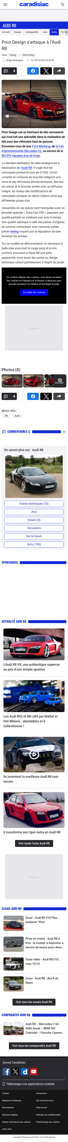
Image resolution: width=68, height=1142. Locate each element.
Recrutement (8, 1107)
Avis (45, 32)
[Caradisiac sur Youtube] (33, 1072)
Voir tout (59, 382)
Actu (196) (34, 544)
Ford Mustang (41, 146)
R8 (6, 415)
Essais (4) (34, 520)
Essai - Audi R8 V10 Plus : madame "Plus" (42, 920)
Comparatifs (32, 32)
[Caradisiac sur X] (16, 1072)
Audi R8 (9, 25)
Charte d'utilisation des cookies (16, 1122)
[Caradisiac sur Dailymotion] (25, 1072)
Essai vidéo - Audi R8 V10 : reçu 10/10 (43, 961)
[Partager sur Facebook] (33, 69)
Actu (54, 32)
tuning (15, 231)
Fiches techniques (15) (34, 503)
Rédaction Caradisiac (11, 1100)
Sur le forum (34, 536)
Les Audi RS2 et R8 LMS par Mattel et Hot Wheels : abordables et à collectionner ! (30, 721)
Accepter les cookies (34, 292)
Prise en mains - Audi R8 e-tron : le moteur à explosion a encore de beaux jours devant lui (45, 943)
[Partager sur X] (46, 69)
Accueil (6, 32)
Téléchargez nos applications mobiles (30, 1084)
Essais (17, 32)
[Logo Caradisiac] (34, 7)
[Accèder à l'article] (34, 644)
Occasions (34, 528)
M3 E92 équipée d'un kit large (21, 155)
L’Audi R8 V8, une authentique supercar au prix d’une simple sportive (31, 667)
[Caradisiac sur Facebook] (7, 1072)
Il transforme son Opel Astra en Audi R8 (31, 832)
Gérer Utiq (6, 1129)
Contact (5, 1093)
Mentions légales (10, 1115)
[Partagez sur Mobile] (59, 69)
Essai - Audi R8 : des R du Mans (42, 980)
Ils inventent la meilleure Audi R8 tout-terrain (31, 779)
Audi (17, 415)
